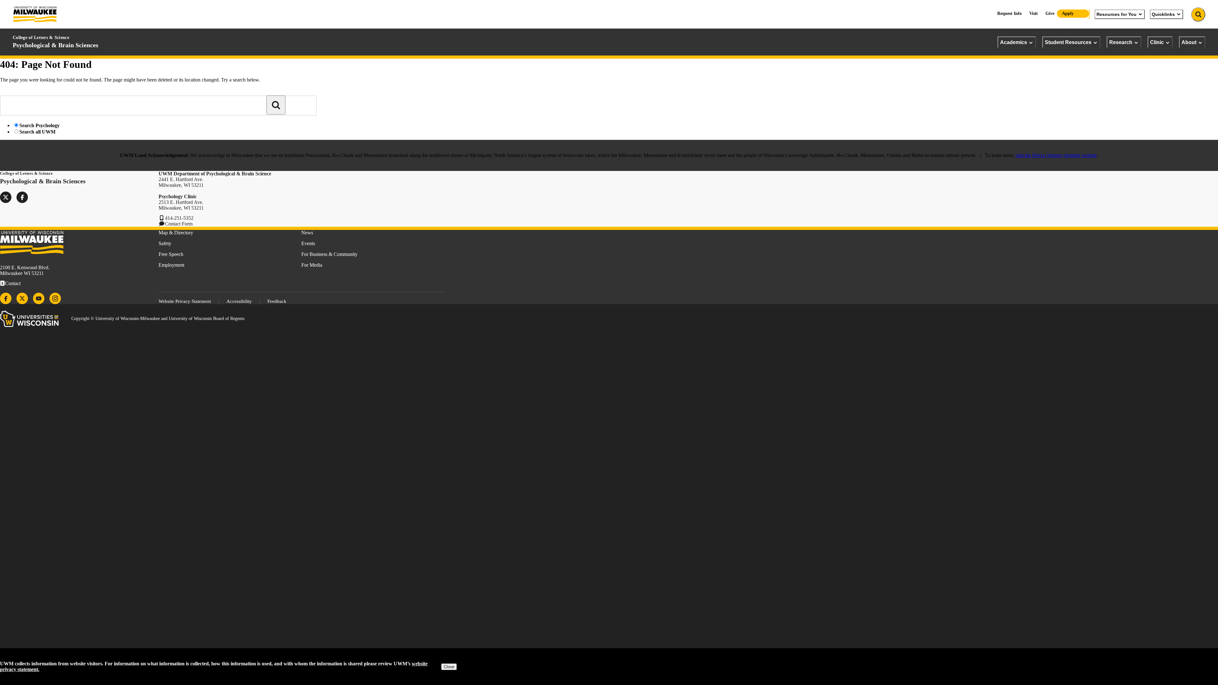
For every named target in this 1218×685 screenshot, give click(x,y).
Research (1120, 42)
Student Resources (1068, 42)
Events (308, 243)
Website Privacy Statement (185, 301)
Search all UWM (37, 131)
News (307, 232)
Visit (1033, 13)
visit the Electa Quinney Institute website (1056, 155)
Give (1049, 13)
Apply (1068, 13)
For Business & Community (329, 254)
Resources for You (1116, 14)
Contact (13, 283)
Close (449, 666)
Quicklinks (1163, 14)
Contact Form (179, 223)
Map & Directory (176, 232)
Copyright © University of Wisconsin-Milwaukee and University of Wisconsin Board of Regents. (158, 318)
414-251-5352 (179, 218)
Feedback (276, 301)
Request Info (1009, 13)
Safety (165, 243)
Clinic (1157, 42)
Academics (1013, 42)
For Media (311, 265)
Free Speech (171, 254)
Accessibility (239, 301)
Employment (171, 265)
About (1189, 42)
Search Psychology (39, 125)
